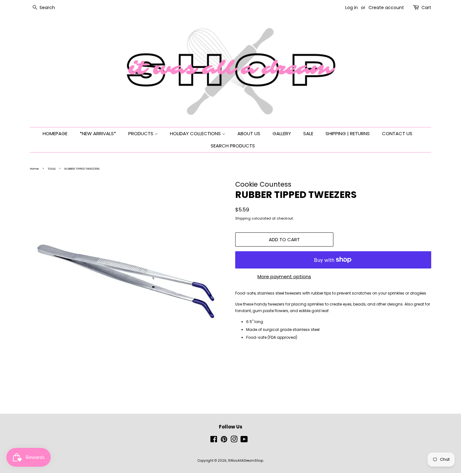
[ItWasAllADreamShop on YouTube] (244, 440)
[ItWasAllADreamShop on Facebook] (213, 440)
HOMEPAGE (55, 133)
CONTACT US (397, 133)
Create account (386, 7)
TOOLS (52, 169)
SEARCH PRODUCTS (233, 145)
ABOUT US (248, 133)
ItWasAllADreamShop (245, 460)
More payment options (284, 276)
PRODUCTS (141, 133)
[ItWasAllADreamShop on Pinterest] (223, 440)
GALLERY (282, 133)
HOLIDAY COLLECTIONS (196, 133)
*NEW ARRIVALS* (98, 133)
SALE (308, 133)
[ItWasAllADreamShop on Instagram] (233, 440)
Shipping (243, 218)
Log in (351, 7)
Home (34, 169)
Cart (426, 7)
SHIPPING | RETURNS (348, 133)
